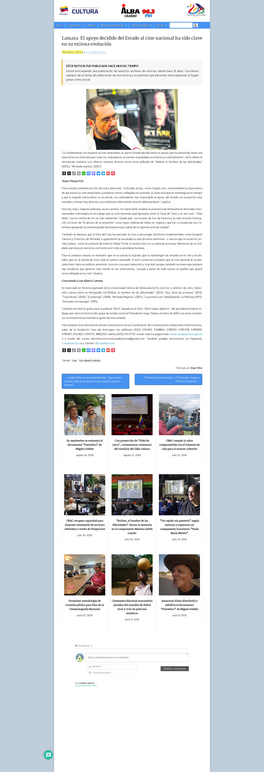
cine (74, 360)
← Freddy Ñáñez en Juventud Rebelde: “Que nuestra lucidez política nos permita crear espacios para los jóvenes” (93, 381)
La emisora (74, 25)
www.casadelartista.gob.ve (186, 334)
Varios (160, 25)
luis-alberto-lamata (89, 360)
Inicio (59, 25)
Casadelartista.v (71, 343)
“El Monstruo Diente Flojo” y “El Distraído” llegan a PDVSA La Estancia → (171, 379)
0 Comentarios (96, 52)
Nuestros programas (112, 25)
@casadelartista (104, 343)
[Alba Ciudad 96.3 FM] (132, 11)
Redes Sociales (140, 25)
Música (92, 25)
